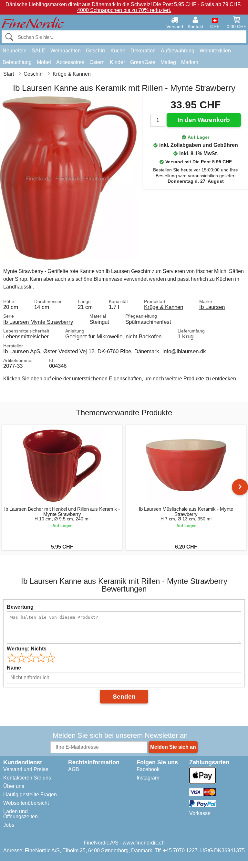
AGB (73, 769)
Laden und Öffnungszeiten (20, 814)
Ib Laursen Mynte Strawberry (38, 322)
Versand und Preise (25, 769)
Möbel (44, 62)
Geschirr (95, 50)
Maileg (168, 62)
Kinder (117, 62)
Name (14, 667)
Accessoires (70, 62)
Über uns (13, 786)
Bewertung (20, 607)
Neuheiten (14, 50)
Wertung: (26, 648)
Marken (189, 62)
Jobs (8, 825)
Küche (117, 50)
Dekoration (143, 50)
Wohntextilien (215, 50)
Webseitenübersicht (26, 803)
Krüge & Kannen (163, 307)
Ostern (97, 62)
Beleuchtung (17, 62)
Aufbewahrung (177, 50)
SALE (38, 50)
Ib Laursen (212, 307)
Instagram (148, 777)
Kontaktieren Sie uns (27, 777)
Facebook (148, 769)
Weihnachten (65, 50)
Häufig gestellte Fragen (30, 794)
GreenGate (142, 62)
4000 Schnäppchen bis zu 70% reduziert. (124, 10)
